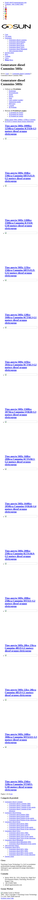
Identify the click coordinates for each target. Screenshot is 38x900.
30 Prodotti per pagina (16, 114)
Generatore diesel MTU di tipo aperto (21, 853)
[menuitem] (21, 2)
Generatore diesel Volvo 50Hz (18, 833)
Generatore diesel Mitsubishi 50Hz (20, 842)
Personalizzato (13, 93)
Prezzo (11, 96)
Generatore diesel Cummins (14, 802)
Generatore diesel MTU (12, 847)
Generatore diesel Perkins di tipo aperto (21, 818)
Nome (11, 94)
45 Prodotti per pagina (16, 116)
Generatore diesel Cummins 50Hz (20, 803)
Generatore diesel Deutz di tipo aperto (21, 827)
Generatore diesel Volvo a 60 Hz (19, 834)
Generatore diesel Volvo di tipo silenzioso (22, 838)
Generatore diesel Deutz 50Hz (18, 824)
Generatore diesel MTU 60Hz (18, 851)
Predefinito (12, 91)
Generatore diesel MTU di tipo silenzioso (22, 854)
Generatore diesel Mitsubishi (14, 840)
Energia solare (9, 856)
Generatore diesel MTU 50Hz (18, 849)
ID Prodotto (13, 107)
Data (10, 98)
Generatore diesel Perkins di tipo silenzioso (22, 820)
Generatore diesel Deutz (12, 822)
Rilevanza (12, 104)
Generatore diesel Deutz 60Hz (18, 825)
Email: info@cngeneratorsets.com (15, 2)
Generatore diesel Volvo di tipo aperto (21, 836)
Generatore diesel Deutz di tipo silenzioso (22, 829)
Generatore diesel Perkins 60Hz (19, 816)
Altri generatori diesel (12, 845)
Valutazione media (15, 102)
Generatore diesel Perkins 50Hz (19, 814)
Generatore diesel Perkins (13, 813)
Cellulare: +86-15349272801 (14, 4)
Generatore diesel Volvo (12, 831)
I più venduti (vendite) (16, 100)
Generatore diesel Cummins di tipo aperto (22, 807)
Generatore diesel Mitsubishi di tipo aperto (22, 844)
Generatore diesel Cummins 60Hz (20, 805)
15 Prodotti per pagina (16, 112)
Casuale (11, 105)
